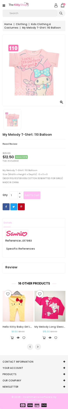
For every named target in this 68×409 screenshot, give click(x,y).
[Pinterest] (21, 206)
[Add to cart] (12, 337)
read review (10, 143)
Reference (13, 240)
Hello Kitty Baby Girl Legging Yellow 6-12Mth (32, 326)
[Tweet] (13, 206)
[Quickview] (18, 337)
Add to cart (32, 195)
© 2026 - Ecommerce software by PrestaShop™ (34, 398)
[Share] (6, 206)
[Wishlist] (24, 337)
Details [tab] (8, 222)
